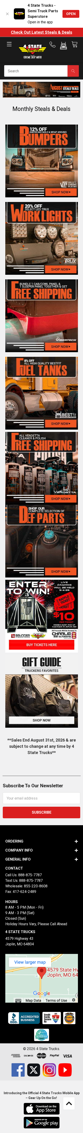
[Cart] (74, 44)
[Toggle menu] (9, 48)
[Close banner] (7, 14)
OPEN (71, 14)
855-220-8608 (35, 886)
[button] (63, 46)
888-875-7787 (30, 875)
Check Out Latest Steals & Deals (41, 32)
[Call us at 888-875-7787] (54, 45)
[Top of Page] (69, 1103)
